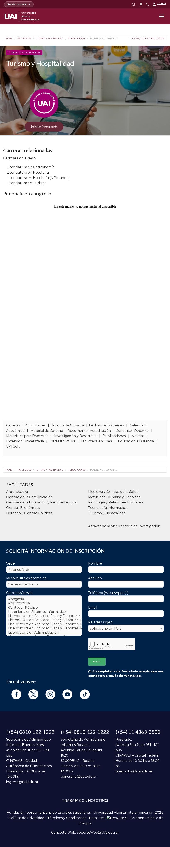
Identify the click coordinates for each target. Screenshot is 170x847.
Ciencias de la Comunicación (29, 497)
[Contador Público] (44, 608)
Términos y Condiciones (66, 818)
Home (9, 38)
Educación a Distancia (136, 441)
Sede (10, 563)
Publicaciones (76, 38)
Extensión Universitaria (25, 441)
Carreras (13, 425)
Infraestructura (62, 441)
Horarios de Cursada (67, 425)
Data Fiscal (98, 818)
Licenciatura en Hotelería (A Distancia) (38, 178)
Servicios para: (17, 4)
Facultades (24, 38)
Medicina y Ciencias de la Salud (113, 492)
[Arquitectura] (44, 603)
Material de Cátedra (46, 431)
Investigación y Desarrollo (75, 436)
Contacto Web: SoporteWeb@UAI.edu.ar (85, 832)
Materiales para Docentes (27, 436)
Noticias (138, 436)
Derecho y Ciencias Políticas (29, 513)
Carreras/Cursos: (19, 593)
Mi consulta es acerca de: (26, 578)
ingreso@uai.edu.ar (22, 782)
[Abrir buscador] (133, 4)
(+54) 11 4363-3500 (137, 732)
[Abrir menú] (162, 16)
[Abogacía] (44, 599)
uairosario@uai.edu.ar (79, 776)
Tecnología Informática (107, 508)
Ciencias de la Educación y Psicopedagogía (41, 502)
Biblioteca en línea (96, 441)
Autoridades (35, 425)
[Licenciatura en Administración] (44, 633)
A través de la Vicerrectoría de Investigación (124, 526)
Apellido (95, 578)
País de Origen (100, 622)
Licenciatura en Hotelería (28, 172)
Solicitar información (44, 126)
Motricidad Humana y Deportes (114, 497)
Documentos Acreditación (89, 431)
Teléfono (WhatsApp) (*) (108, 593)
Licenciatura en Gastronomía (31, 167)
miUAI (161, 4)
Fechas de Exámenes (106, 425)
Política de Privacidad (26, 818)
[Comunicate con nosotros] (147, 4)
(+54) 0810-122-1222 (30, 732)
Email (92, 607)
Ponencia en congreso (103, 38)
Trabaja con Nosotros (85, 800)
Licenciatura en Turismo (27, 183)
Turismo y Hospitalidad (49, 38)
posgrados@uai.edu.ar (133, 771)
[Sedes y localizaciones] (141, 4)
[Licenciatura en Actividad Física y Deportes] (44, 616)
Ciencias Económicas (23, 508)
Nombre (95, 563)
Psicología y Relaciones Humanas (115, 502)
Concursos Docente (132, 431)
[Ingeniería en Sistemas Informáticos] (44, 612)
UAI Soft (13, 446)
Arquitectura (17, 492)
